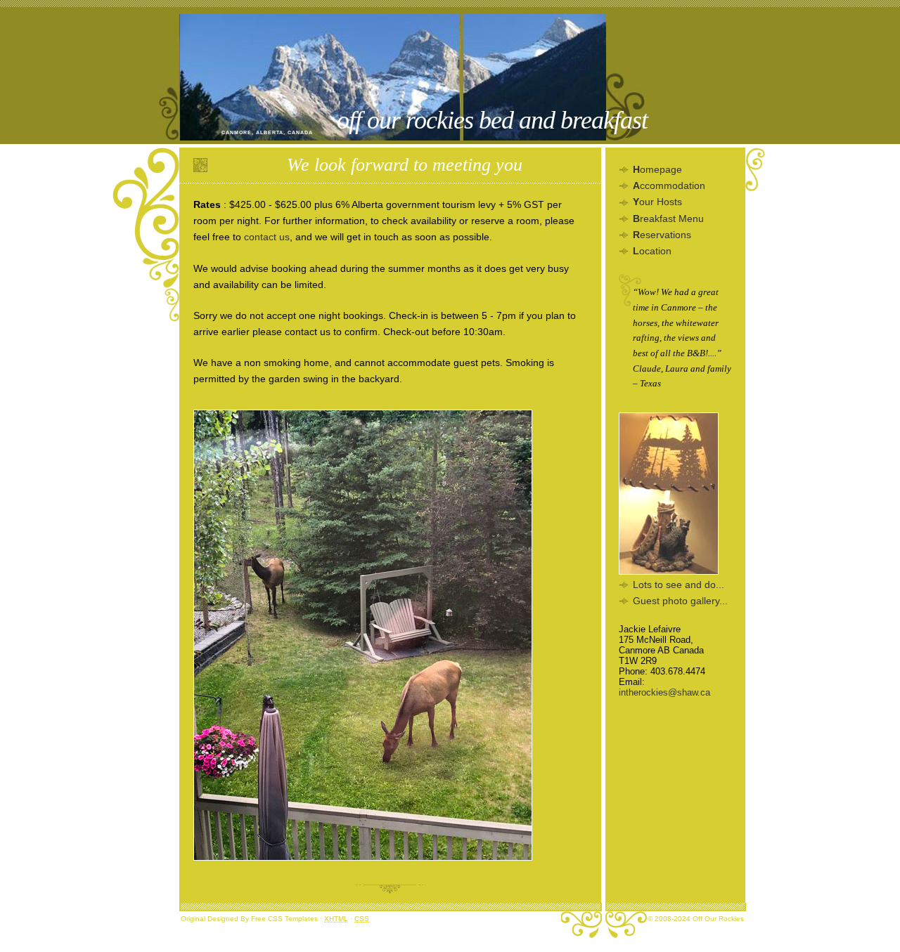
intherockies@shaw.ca (664, 692)
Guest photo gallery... (680, 600)
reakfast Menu (668, 218)
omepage (657, 169)
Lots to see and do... (678, 584)
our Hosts (657, 201)
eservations (662, 234)
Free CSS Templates (284, 918)
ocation (652, 250)
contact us (267, 236)
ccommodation (669, 185)
